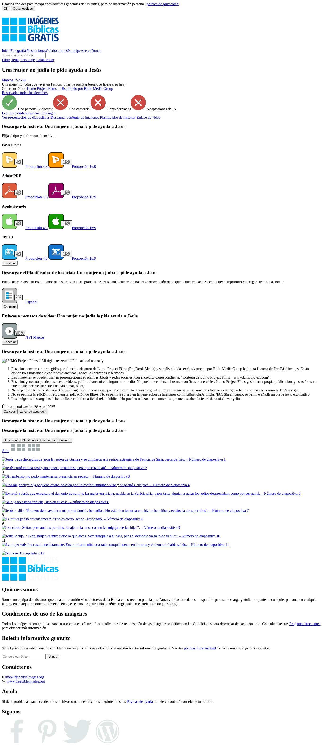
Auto (5, 451)
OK (6, 8)
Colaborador (45, 60)
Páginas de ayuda (140, 701)
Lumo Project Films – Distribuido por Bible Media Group (70, 88)
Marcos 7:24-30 (14, 80)
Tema (15, 60)
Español (31, 302)
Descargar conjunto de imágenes (75, 117)
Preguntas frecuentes (304, 624)
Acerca (86, 51)
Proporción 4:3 (36, 166)
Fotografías (18, 51)
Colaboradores (57, 51)
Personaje (27, 60)
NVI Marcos (34, 337)
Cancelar (10, 263)
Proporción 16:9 (84, 166)
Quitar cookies (23, 8)
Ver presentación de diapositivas (26, 117)
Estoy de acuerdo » (33, 411)
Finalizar (64, 440)
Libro (6, 60)
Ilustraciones (36, 51)
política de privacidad (163, 4)
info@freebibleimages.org (24, 677)
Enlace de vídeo (149, 117)
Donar (96, 51)
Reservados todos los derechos (25, 93)
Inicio (6, 51)
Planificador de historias (118, 117)
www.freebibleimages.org (25, 681)
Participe (74, 51)
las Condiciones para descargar (29, 113)
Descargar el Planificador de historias (29, 440)
